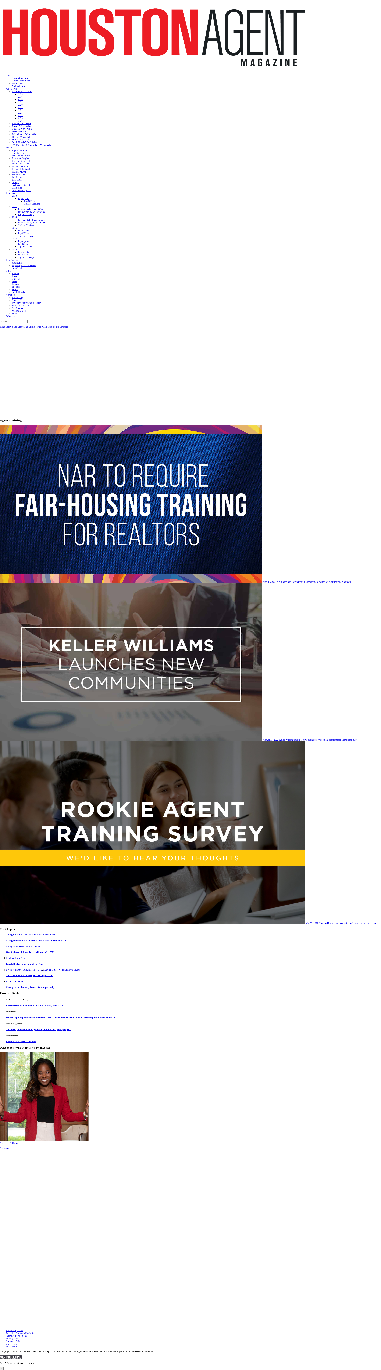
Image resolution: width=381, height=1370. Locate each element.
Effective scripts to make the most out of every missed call (34, 1005)
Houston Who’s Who (22, 91)
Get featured (18, 308)
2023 (20, 113)
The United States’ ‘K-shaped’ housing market (29, 975)
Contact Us (17, 300)
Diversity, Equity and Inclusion (26, 303)
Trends (77, 969)
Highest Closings (32, 204)
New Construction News (43, 934)
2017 (14, 206)
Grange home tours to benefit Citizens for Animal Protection (36, 940)
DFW (14, 281)
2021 (20, 107)
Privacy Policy (13, 1338)
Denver (15, 284)
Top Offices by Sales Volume (31, 212)
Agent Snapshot (19, 150)
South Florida (18, 292)
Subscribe (10, 316)
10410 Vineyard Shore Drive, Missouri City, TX (30, 952)
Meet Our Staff (19, 311)
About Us (10, 295)
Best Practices (12, 260)
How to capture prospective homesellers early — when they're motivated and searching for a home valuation (60, 1017)
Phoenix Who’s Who (22, 137)
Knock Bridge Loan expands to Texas (25, 964)
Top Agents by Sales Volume (31, 209)
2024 (20, 115)
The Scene (17, 187)
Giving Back (12, 934)
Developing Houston (22, 155)
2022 (20, 110)
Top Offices (29, 201)
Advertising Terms (14, 1330)
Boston (15, 276)
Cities (8, 270)
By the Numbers (13, 969)
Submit (15, 313)
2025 (20, 118)
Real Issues (17, 179)
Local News (17, 83)
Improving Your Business (24, 265)
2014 (14, 238)
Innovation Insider (20, 163)
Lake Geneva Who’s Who (24, 134)
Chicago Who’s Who (22, 129)
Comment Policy (14, 1341)
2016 (20, 96)
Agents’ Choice (19, 153)
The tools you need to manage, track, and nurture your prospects (38, 1029)
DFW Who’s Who (20, 131)
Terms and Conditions (16, 1336)
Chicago (16, 279)
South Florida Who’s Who (24, 142)
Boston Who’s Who (21, 126)
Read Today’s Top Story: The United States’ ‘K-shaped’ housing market (34, 327)
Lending (10, 958)
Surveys (15, 182)
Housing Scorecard (21, 161)
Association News (20, 78)
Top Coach (17, 268)
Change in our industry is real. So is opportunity (30, 987)
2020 (20, 105)
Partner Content (19, 174)
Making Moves (19, 171)
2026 (20, 121)
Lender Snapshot (20, 166)
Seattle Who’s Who (21, 139)
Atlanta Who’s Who (21, 123)
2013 (14, 249)
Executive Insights (20, 158)
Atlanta (15, 273)
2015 (20, 94)
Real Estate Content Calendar (21, 1041)
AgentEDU (17, 262)
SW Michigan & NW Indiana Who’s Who (31, 145)
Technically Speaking (22, 185)
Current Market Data (21, 80)
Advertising (17, 297)
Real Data (10, 193)
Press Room (11, 1346)
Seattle (15, 289)
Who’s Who (11, 88)
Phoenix (16, 287)
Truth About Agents (21, 190)
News (8, 75)
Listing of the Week (21, 169)
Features (10, 147)
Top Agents (23, 198)
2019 (20, 102)
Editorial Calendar (20, 305)
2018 (20, 99)
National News (19, 86)
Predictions (17, 177)
